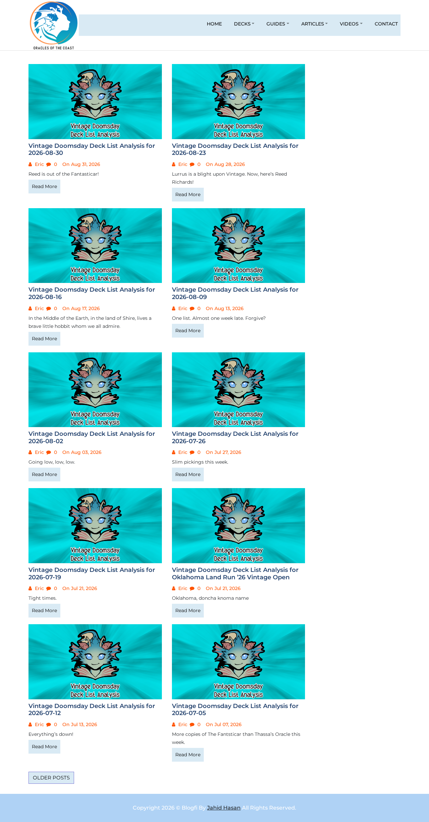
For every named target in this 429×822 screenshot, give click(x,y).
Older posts (51, 777)
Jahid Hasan (224, 808)
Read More (44, 186)
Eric (39, 164)
